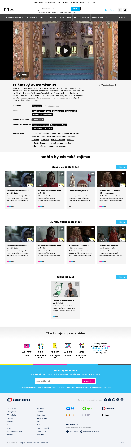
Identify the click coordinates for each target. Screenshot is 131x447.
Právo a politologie (58, 125)
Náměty (53, 17)
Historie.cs (36, 106)
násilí (49, 136)
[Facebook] (120, 10)
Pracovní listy (65, 17)
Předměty (31, 17)
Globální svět (71, 111)
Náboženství (58, 111)
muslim (68, 143)
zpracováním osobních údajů (101, 387)
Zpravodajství (50, 2)
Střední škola (37, 120)
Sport (58, 2)
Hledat (75, 9)
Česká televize (38, 2)
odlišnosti (72, 136)
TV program (74, 2)
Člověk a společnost (40, 125)
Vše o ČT (94, 2)
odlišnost (70, 140)
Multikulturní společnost (42, 114)
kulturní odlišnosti (58, 140)
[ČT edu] (9, 10)
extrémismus (58, 143)
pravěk (74, 12)
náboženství (36, 133)
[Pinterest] (125, 10)
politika (46, 133)
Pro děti (82, 2)
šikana (61, 12)
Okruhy (43, 17)
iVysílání (65, 2)
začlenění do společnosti (42, 143)
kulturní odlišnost (59, 136)
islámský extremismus (57, 146)
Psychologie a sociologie (42, 128)
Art (89, 2)
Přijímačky (84, 17)
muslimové (45, 140)
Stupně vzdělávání (13, 17)
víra (77, 133)
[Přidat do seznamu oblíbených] (31, 174)
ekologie (55, 12)
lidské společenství (39, 146)
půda (49, 12)
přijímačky (67, 12)
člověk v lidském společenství (63, 133)
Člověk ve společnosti (41, 111)
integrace (41, 136)
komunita (35, 140)
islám (34, 136)
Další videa (121, 167)
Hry (75, 17)
